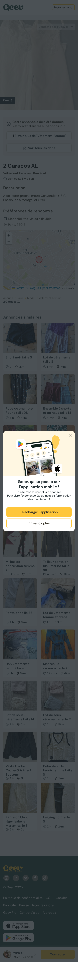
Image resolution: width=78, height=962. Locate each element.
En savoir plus (39, 523)
